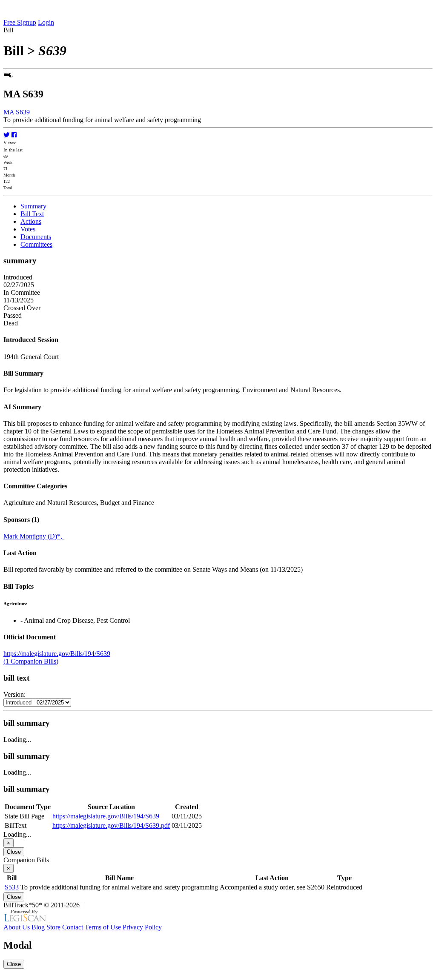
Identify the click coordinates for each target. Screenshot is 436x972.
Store (53, 927)
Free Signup (19, 22)
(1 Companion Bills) (30, 661)
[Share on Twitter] (7, 135)
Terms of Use (103, 927)
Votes (27, 229)
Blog (38, 927)
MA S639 (16, 112)
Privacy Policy (142, 927)
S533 (12, 887)
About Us (16, 927)
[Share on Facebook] (14, 135)
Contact (72, 927)
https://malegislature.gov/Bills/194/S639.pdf (111, 825)
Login (46, 22)
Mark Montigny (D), (33, 536)
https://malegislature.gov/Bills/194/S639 (56, 653)
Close (14, 852)
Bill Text (32, 213)
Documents (35, 236)
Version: (14, 694)
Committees (36, 244)
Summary (33, 206)
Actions (30, 221)
